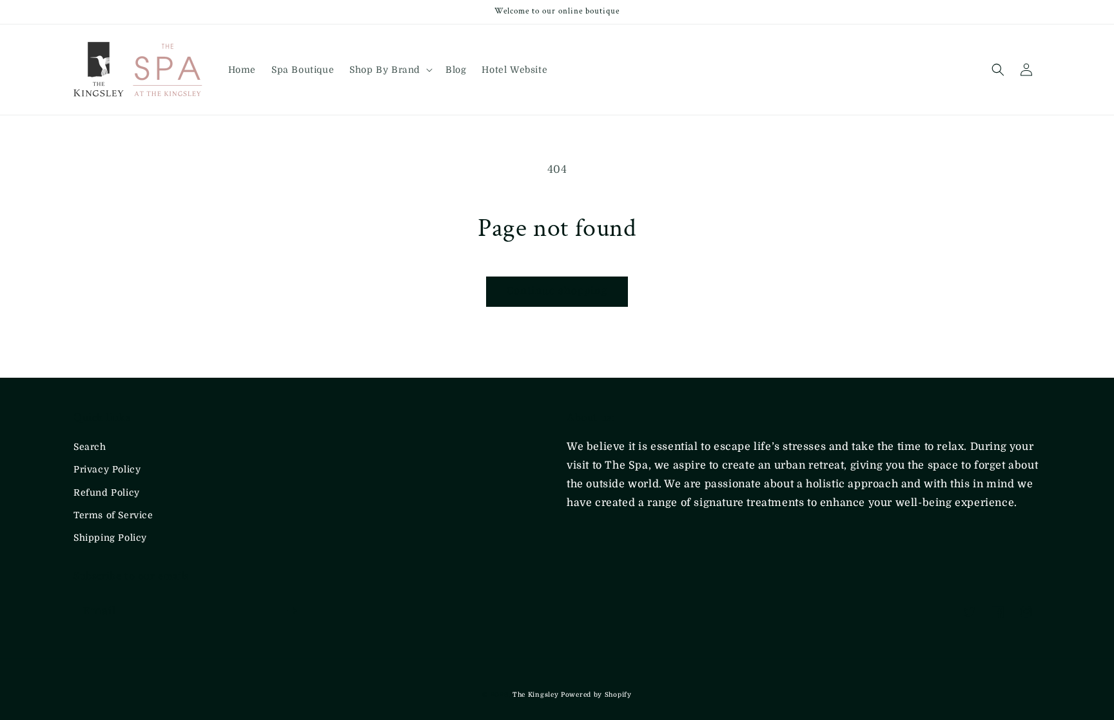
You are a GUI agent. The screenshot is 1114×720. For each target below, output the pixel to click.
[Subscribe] (291, 611)
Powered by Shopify (596, 694)
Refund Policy (106, 492)
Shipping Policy (110, 537)
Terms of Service (113, 515)
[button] (390, 69)
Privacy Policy (107, 469)
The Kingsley (537, 694)
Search (89, 447)
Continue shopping (557, 291)
